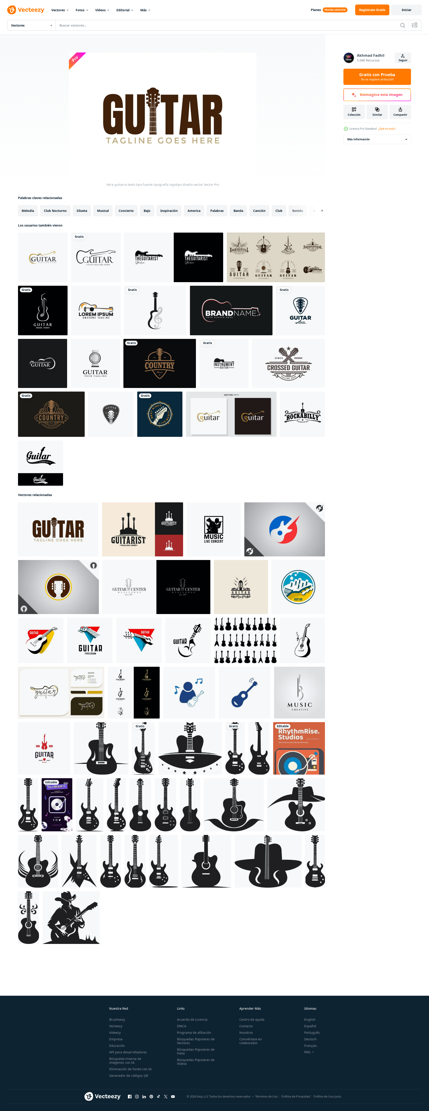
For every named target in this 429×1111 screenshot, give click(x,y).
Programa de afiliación (194, 1032)
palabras (217, 211)
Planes (316, 10)
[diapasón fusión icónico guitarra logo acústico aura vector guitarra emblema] (234, 804)
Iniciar (406, 10)
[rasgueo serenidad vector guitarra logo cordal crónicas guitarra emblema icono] (190, 748)
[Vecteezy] (25, 9)
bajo (147, 211)
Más (143, 10)
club (278, 211)
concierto (126, 211)
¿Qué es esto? (386, 129)
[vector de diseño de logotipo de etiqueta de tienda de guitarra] (156, 587)
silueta (82, 211)
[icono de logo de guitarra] (189, 693)
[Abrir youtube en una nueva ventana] (173, 1096)
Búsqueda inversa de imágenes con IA (125, 1061)
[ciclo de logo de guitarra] (298, 587)
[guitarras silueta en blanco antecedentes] (245, 640)
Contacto (246, 1026)
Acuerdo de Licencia (192, 1019)
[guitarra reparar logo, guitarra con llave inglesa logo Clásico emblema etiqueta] (44, 748)
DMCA (181, 1026)
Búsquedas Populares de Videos (196, 1062)
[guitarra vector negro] (188, 640)
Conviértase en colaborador (250, 1041)
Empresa (116, 1039)
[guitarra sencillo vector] (302, 640)
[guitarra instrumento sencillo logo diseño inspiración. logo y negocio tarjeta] (61, 693)
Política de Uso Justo (327, 1096)
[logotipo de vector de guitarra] (96, 257)
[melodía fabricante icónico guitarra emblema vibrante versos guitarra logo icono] (296, 804)
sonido (297, 211)
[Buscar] (402, 25)
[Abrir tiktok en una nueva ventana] (158, 1096)
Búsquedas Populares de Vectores (196, 1041)
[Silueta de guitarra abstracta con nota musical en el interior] (155, 310)
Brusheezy (117, 1019)
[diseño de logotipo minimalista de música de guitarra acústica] (231, 414)
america (194, 211)
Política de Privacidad (295, 1096)
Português (312, 1032)
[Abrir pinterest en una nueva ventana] (151, 1096)
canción (259, 211)
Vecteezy (115, 1026)
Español (310, 1026)
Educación (117, 1045)
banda (238, 211)
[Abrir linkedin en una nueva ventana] (144, 1096)
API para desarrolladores (128, 1052)
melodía (28, 211)
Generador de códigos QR (128, 1075)
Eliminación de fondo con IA (130, 1069)
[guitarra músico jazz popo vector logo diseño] (142, 529)
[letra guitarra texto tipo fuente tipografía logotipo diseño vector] (58, 529)
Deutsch (310, 1039)
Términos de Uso (266, 1096)
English (310, 1019)
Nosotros (246, 1032)
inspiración (169, 211)
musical (103, 211)
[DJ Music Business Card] (57, 804)
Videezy (115, 1032)
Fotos (80, 10)
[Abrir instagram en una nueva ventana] (137, 1096)
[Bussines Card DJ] (299, 748)
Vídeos (100, 10)
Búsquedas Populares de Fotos (196, 1051)
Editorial (122, 10)
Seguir (403, 60)
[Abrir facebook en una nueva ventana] (130, 1096)
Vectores (58, 10)
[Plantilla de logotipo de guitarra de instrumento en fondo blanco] (224, 363)
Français (310, 1045)
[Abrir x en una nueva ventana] (166, 1096)
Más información (358, 139)
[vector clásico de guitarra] (41, 640)
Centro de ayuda (251, 1019)
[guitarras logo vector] (90, 640)
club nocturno (55, 211)
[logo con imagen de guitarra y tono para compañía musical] (43, 310)
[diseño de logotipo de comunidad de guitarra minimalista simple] (40, 463)
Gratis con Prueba (377, 77)
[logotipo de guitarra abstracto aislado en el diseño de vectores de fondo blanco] (95, 363)
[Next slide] (318, 210)
